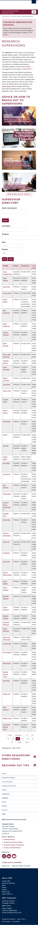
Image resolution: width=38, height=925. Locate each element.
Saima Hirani (7, 494)
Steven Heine (7, 293)
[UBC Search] (34, 2)
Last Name (6, 226)
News (4, 885)
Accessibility (15, 921)
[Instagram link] (4, 856)
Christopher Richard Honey (6, 727)
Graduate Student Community (14, 845)
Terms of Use (21, 919)
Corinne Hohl (7, 643)
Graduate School (6, 16)
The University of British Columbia (14, 4)
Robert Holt (6, 694)
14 (8, 739)
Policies (4, 806)
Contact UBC (6, 881)
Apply (4, 814)
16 (18, 739)
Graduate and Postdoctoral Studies (19, 820)
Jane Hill (5, 446)
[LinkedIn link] (9, 856)
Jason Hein (6, 287)
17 (23, 739)
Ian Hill (5, 435)
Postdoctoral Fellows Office (13, 842)
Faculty (26, 266)
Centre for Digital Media (9, 910)
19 (33, 739)
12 (28, 735)
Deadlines (5, 798)
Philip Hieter (6, 421)
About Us (5, 810)
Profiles (21, 865)
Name (5, 266)
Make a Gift (5, 892)
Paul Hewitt (6, 384)
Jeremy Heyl (7, 391)
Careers (4, 889)
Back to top (6, 865)
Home (4, 773)
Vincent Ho (6, 561)
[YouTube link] (14, 856)
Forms (4, 802)
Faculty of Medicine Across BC (12, 912)
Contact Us (5, 833)
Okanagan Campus (8, 903)
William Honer (7, 718)
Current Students (7, 781)
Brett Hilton (6, 463)
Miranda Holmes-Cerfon (5, 674)
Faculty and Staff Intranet (12, 847)
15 (13, 739)
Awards (4, 790)
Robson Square (7, 908)
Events (4, 887)
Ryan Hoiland (7, 652)
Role (3, 242)
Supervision (5, 794)
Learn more (26, 69)
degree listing (6, 86)
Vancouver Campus (8, 901)
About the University (8, 883)
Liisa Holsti (6, 680)
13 (32, 735)
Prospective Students (16, 16)
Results (5, 249)
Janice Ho (6, 542)
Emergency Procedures (8, 919)
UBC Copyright (6, 921)
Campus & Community (9, 786)
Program (5, 234)
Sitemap (14, 865)
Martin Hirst (6, 520)
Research (28, 865)
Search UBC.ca (7, 894)
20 (12, 742)
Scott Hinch (6, 474)
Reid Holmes (7, 663)
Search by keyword (9, 208)
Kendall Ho (6, 553)
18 (28, 739)
